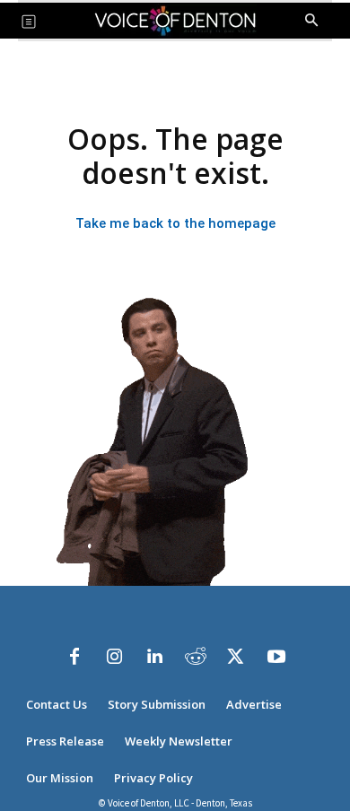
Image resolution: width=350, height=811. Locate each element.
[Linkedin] (155, 657)
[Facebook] (74, 657)
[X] (236, 657)
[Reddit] (196, 657)
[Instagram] (115, 657)
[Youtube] (276, 657)
